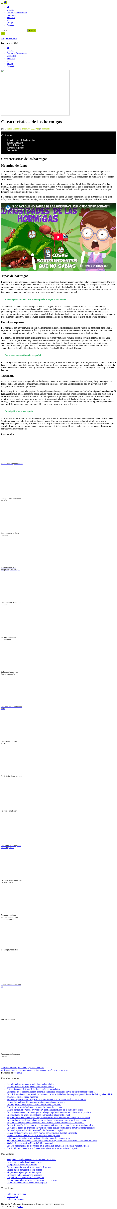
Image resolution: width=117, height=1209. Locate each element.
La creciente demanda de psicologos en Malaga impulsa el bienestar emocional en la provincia (49, 1112)
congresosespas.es (9, 38)
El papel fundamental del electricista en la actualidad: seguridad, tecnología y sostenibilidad (48, 1146)
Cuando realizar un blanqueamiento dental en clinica (30, 1084)
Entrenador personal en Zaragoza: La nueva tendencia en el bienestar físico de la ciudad (46, 1099)
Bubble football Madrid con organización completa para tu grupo (36, 1102)
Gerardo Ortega (12, 128)
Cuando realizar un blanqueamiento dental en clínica (30, 1086)
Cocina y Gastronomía (17, 12)
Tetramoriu (12, 150)
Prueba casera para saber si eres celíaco (24, 1170)
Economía (11, 15)
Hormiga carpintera (15, 147)
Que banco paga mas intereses (22, 1067)
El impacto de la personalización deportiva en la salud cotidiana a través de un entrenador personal (51, 1092)
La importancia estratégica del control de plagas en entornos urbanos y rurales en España (46, 1120)
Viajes (9, 20)
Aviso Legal (12, 1196)
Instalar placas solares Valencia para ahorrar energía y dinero (34, 1104)
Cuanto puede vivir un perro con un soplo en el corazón (32, 1180)
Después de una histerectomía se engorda (25, 1177)
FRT (20, 1206)
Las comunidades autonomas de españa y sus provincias (34, 1070)
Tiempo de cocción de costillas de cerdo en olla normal (31, 1159)
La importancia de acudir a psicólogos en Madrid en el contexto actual (38, 1115)
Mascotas (11, 17)
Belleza (10, 10)
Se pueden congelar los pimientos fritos (24, 1162)
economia (46, 128)
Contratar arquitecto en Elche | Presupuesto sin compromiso (33, 1135)
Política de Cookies (15, 1199)
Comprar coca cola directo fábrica (22, 1164)
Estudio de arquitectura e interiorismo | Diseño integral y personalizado (38, 1138)
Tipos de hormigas (15, 145)
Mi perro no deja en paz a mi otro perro (24, 1172)
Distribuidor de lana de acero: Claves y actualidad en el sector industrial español (42, 1148)
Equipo (10, 22)
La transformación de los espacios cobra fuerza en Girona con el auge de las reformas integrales (50, 1125)
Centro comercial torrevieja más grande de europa (29, 1167)
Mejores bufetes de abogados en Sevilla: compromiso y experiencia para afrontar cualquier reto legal (52, 1140)
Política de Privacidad (16, 1194)
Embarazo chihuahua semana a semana (24, 1175)
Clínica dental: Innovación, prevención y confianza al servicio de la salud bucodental (45, 1110)
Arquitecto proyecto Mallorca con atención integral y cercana (34, 1107)
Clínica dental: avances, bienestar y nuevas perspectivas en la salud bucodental (42, 1133)
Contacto (11, 25)
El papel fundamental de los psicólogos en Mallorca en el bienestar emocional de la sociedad (48, 1117)
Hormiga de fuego (15, 142)
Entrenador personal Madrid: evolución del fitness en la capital (35, 1130)
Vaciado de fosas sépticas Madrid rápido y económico (31, 1143)
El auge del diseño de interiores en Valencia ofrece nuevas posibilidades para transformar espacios (51, 1128)
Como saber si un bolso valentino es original (27, 1182)
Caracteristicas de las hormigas (21, 140)
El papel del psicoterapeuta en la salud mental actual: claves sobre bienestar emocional (45, 1122)
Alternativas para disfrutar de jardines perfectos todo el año (33, 1089)
